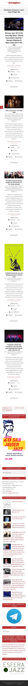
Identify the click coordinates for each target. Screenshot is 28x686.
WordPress (19, 683)
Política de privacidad (7, 682)
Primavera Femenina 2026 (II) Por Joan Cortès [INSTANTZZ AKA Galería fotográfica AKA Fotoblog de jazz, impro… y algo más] (14, 573)
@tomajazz (9, 491)
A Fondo (12, 115)
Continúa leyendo (14, 65)
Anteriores (5, 408)
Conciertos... (17, 49)
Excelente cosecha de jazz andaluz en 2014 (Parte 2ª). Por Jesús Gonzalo (14, 182)
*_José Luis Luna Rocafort (15, 47)
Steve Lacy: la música (17, 501)
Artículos (18, 115)
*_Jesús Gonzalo (12, 186)
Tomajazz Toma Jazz (13, 493)
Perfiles (21, 118)
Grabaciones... (14, 187)
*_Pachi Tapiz (10, 114)
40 (3, 410)
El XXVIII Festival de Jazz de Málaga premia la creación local (14, 274)
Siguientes (8, 410)
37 (16, 408)
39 (22, 408)
